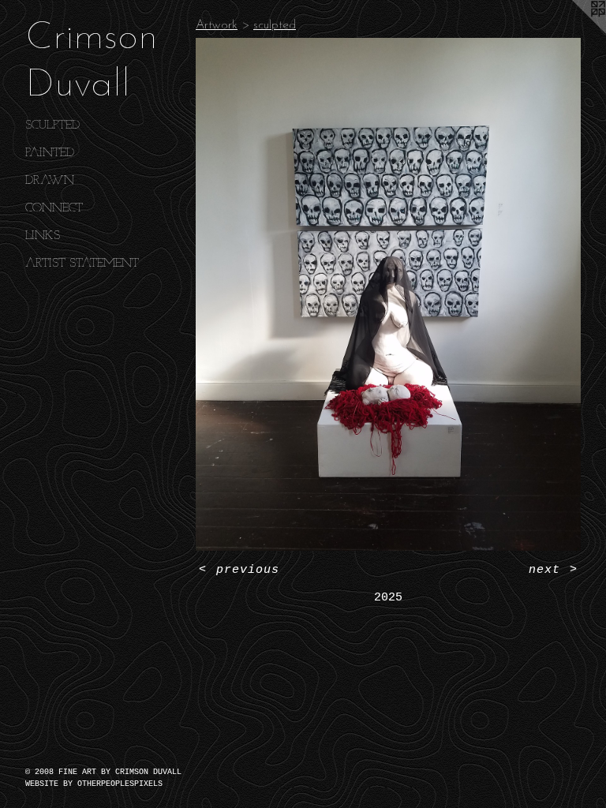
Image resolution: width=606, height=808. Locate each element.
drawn (49, 180)
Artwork (217, 25)
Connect (54, 208)
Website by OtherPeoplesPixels (94, 784)
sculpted (52, 125)
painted (49, 153)
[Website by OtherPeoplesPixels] (574, 31)
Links (42, 236)
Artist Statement (82, 263)
